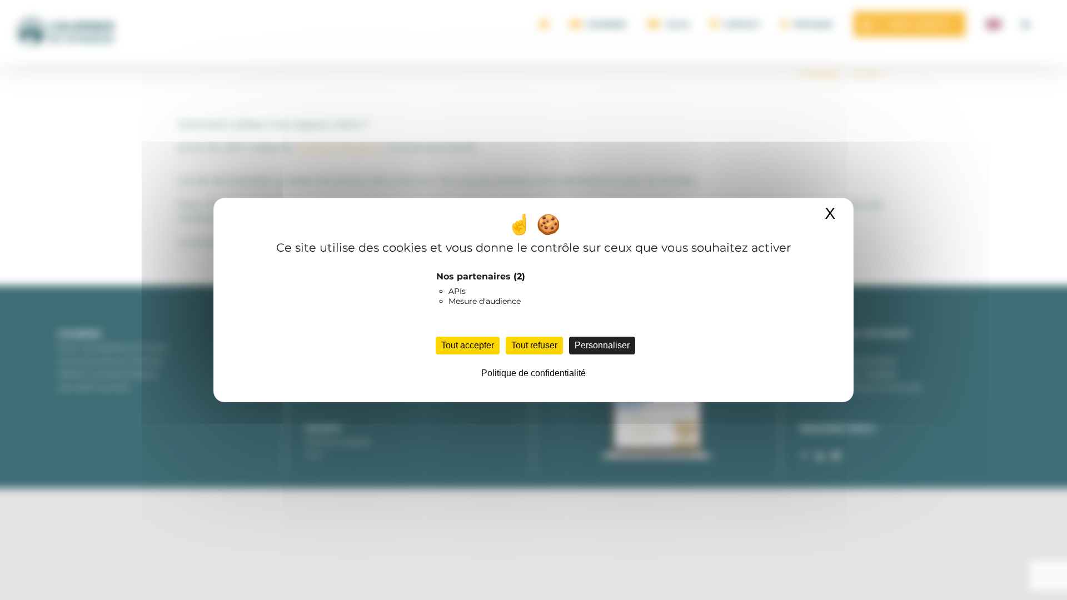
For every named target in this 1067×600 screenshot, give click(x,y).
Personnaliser (602, 345)
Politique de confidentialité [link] (533, 373)
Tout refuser (534, 345)
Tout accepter (467, 345)
